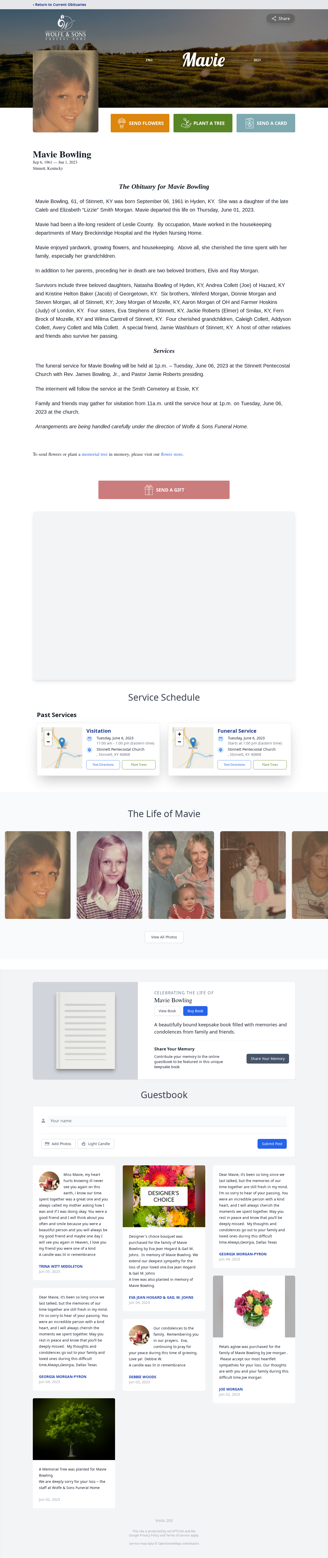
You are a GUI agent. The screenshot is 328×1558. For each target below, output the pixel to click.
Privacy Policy (149, 1535)
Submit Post (272, 1143)
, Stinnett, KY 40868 (113, 754)
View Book (167, 1010)
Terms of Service (178, 1535)
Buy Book (195, 1010)
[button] (62, 742)
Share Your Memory (268, 1058)
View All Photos (164, 937)
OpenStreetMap (169, 1543)
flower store (171, 454)
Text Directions (103, 764)
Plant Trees (139, 764)
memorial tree (95, 454)
